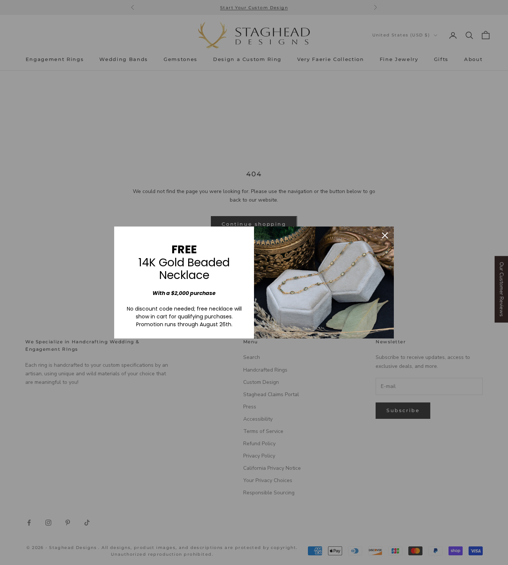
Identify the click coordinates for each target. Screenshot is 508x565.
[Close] (385, 235)
